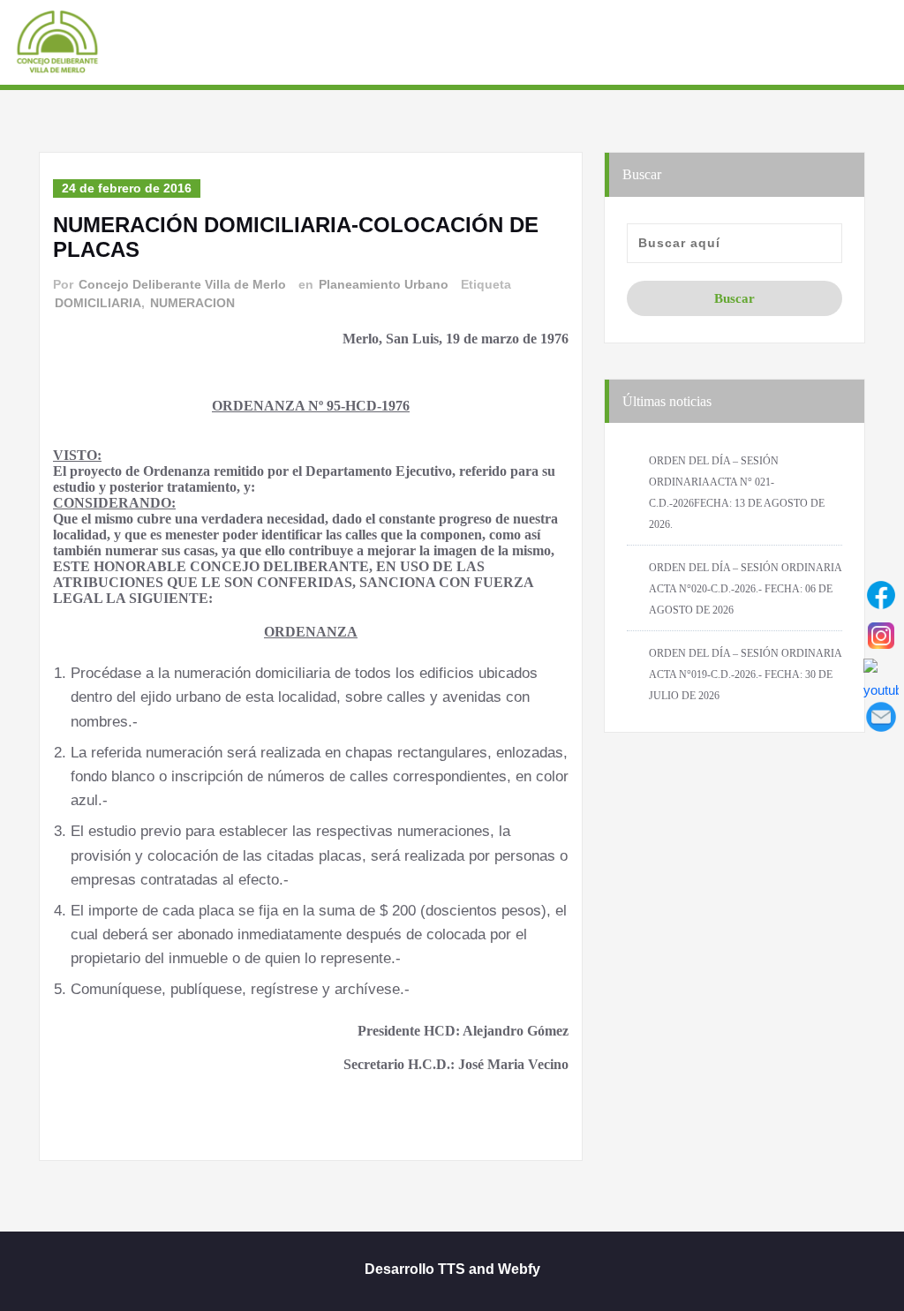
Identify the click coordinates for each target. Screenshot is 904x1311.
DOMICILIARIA (98, 303)
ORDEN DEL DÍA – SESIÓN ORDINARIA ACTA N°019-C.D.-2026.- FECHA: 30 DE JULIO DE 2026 (745, 674)
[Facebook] (881, 595)
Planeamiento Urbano (383, 284)
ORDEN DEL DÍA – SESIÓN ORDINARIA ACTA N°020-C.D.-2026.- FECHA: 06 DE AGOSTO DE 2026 (745, 588)
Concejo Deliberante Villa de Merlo (182, 284)
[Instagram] (881, 635)
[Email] (881, 717)
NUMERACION (192, 303)
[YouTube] (881, 676)
